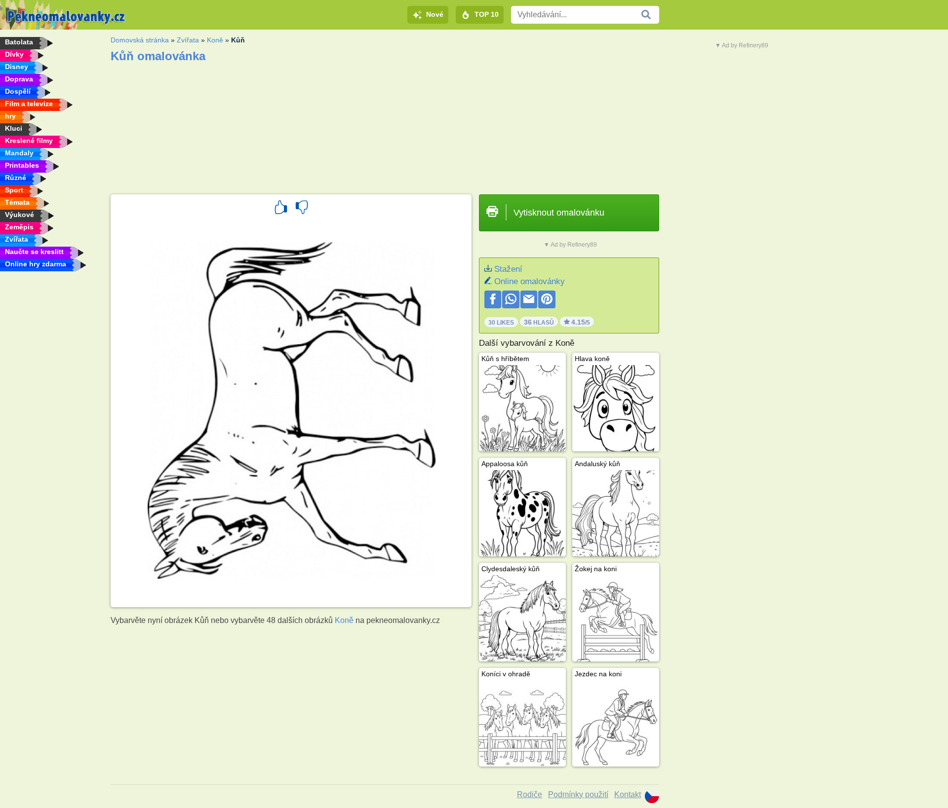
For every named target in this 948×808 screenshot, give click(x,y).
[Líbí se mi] (281, 208)
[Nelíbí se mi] (301, 208)
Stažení (508, 269)
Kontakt (627, 794)
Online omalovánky (529, 281)
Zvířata (188, 40)
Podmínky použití (578, 794)
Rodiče (529, 794)
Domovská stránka (140, 40)
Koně (215, 40)
